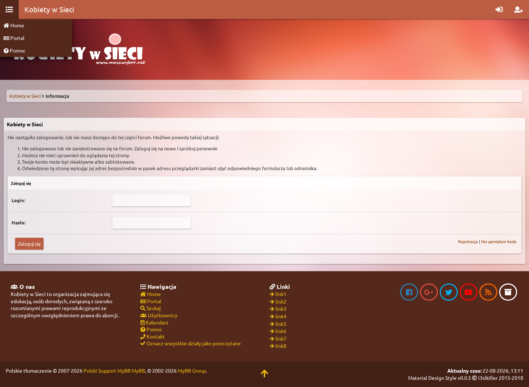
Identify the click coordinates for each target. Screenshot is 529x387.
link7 (280, 338)
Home (16, 25)
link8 (280, 345)
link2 (280, 301)
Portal (16, 38)
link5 (280, 323)
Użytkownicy (162, 315)
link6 (280, 331)
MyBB (138, 370)
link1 (280, 294)
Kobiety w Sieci (25, 96)
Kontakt (155, 336)
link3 (280, 308)
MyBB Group (192, 370)
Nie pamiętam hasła (498, 241)
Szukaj (153, 308)
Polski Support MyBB (107, 370)
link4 (280, 316)
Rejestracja (468, 241)
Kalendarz (156, 322)
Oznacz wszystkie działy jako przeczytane (193, 343)
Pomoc (17, 50)
